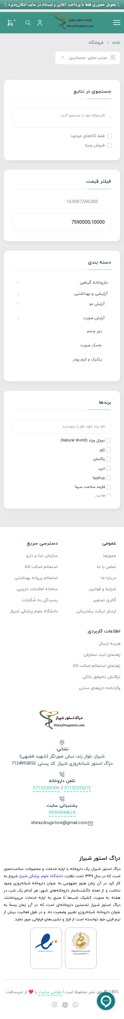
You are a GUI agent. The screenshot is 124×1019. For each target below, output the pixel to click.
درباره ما (108, 578)
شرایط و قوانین (102, 589)
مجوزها (109, 556)
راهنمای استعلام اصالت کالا (96, 666)
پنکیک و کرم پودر (87, 359)
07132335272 (77, 788)
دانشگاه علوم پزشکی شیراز (34, 611)
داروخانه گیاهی (94, 282)
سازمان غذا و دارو (42, 556)
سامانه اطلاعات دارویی (37, 589)
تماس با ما (106, 567)
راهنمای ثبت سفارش (102, 655)
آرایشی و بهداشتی (91, 294)
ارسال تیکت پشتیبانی (96, 611)
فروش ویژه (95, 145)
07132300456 (46, 788)
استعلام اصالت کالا (41, 567)
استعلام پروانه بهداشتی (36, 578)
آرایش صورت (94, 318)
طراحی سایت (50, 992)
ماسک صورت (91, 345)
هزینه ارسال (109, 644)
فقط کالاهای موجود (87, 136)
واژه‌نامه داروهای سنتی (99, 688)
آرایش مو (97, 304)
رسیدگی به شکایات (40, 600)
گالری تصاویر (104, 600)
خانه (116, 43)
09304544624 (62, 813)
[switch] (109, 136)
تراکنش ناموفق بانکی (101, 677)
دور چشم (94, 331)
